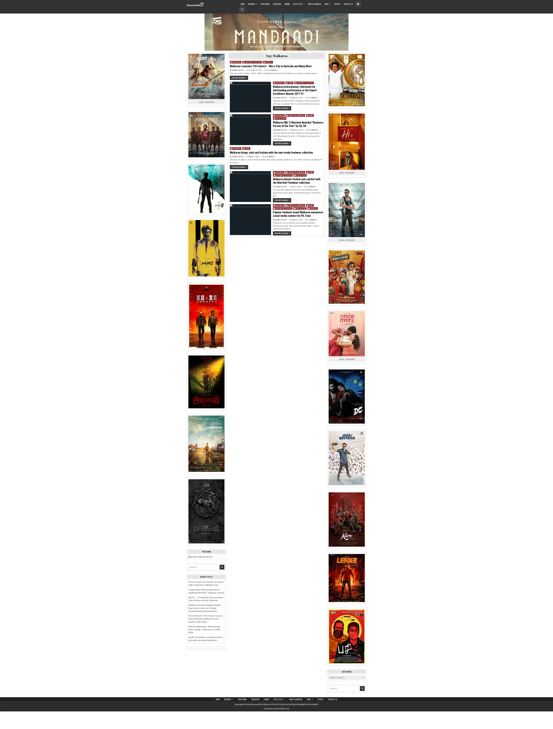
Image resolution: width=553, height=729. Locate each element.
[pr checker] (200, 557)
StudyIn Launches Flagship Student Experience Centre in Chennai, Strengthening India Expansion (204, 608)
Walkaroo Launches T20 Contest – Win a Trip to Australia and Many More (271, 66)
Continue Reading (238, 77)
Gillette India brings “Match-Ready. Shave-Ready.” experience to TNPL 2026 (204, 630)
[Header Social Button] (358, 4)
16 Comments (314, 130)
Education (277, 4)
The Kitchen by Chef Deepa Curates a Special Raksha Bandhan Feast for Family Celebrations (205, 619)
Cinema (287, 4)
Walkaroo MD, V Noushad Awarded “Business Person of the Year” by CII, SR (298, 124)
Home (242, 4)
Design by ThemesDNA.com (276, 709)
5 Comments (312, 220)
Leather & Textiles (253, 62)
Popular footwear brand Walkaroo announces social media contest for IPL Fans (298, 214)
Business (251, 4)
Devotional (265, 4)
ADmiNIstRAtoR (238, 70)
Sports (337, 4)
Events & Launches (296, 115)
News (327, 4)
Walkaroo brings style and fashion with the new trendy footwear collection (271, 152)
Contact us (348, 4)
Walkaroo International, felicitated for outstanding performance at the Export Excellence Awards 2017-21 (295, 90)
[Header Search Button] (242, 9)
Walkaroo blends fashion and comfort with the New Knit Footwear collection (296, 180)
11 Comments (311, 187)
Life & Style (297, 4)
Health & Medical (314, 4)
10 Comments (272, 70)
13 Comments (313, 98)
